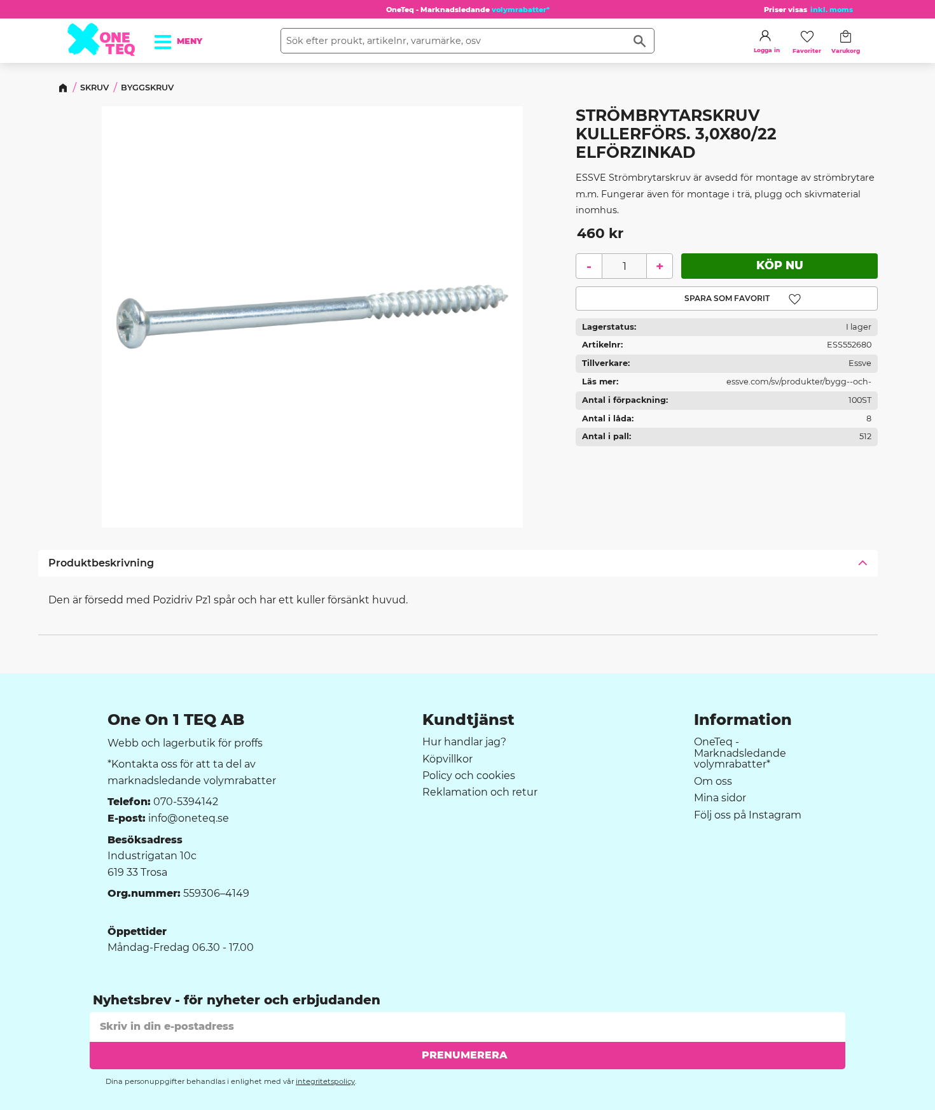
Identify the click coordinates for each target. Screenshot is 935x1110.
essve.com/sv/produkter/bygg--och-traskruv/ (798, 384)
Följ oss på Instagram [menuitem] (747, 815)
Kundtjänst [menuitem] (468, 720)
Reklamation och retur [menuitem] (479, 792)
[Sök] (639, 41)
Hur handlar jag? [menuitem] (464, 742)
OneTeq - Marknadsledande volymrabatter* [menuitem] (740, 753)
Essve (859, 363)
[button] (170, 37)
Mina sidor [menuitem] (720, 798)
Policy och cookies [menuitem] (468, 776)
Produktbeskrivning (101, 563)
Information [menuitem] (743, 720)
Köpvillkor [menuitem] (447, 759)
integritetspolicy (325, 1081)
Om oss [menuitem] (713, 781)
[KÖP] (779, 265)
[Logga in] (765, 36)
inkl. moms (831, 9)
